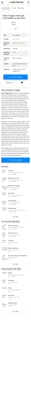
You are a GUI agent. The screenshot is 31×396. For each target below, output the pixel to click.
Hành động (21, 8)
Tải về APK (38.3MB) (15, 77)
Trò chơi (13, 8)
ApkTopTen (17, 2)
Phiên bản (9, 83)
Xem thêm (15, 216)
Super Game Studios (18, 43)
